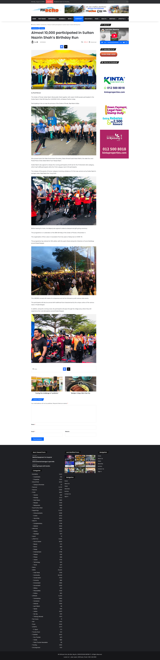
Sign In (66, 496)
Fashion (36, 554)
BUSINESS (62, 18)
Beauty (35, 544)
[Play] (102, 42)
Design (35, 549)
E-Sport (36, 629)
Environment (37, 583)
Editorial (36, 603)
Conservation (37, 577)
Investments (37, 477)
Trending (34, 645)
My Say (36, 614)
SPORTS (138, 18)
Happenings (35, 510)
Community (43, 24)
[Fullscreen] (126, 42)
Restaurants (37, 505)
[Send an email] (37, 42)
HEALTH (103, 18)
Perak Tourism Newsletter (41, 642)
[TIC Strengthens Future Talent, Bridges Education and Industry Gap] (90, 464)
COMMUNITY (78, 18)
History (36, 531)
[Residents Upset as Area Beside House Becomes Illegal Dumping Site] (80, 464)
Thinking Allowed (38, 616)
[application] (114, 36)
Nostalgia (36, 533)
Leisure (35, 559)
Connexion (36, 601)
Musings (36, 497)
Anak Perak (37, 572)
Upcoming (36, 518)
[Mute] (124, 42)
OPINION (130, 18)
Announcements (38, 513)
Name (33, 424)
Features (34, 489)
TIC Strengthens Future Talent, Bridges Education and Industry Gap (71, 1)
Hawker (36, 495)
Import (34, 536)
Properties (36, 479)
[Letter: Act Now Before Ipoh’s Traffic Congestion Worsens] (90, 458)
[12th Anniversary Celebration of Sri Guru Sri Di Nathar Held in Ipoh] (80, 458)
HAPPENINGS (52, 18)
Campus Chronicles (39, 484)
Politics (35, 593)
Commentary (37, 598)
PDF (33, 621)
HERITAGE (112, 18)
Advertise (67, 488)
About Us (67, 483)
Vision (66, 486)
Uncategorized (36, 647)
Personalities (37, 590)
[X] (65, 46)
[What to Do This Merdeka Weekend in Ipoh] (69, 458)
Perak (33, 624)
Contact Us (68, 494)
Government (37, 585)
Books (35, 546)
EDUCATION (88, 18)
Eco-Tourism (37, 637)
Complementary (38, 523)
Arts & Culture (37, 541)
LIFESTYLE (121, 18)
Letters (35, 611)
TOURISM (145, 18)
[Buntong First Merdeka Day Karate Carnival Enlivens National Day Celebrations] (69, 470)
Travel (35, 564)
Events (35, 515)
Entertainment (37, 552)
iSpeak (35, 608)
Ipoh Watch (37, 606)
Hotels (35, 639)
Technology (37, 562)
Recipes (36, 502)
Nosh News (37, 500)
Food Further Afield (37, 507)
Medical (36, 526)
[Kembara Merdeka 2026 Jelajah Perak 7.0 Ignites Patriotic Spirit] (90, 470)
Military (36, 588)
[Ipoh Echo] (46, 10)
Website (67, 431)
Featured (34, 487)
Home (34, 18)
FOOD (96, 18)
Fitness (42, 28)
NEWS (70, 18)
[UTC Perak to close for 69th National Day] (69, 464)
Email (33, 431)
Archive (67, 491)
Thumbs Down (36, 632)
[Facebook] (61, 46)
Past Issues (42, 18)
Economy (36, 580)
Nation (34, 567)
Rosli (35, 42)
